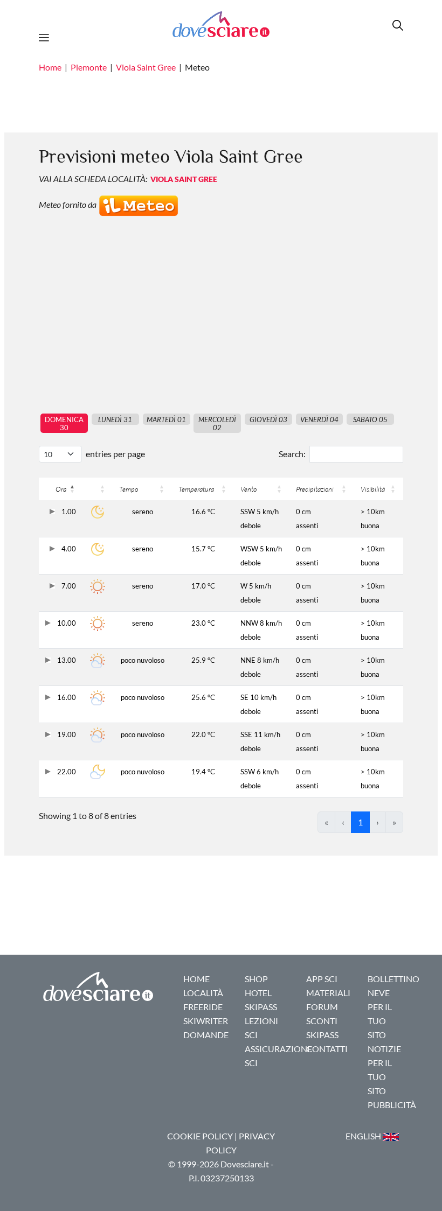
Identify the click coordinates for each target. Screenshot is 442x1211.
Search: (292, 454)
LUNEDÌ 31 (115, 419)
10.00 (66, 623)
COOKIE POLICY (200, 1136)
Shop (256, 979)
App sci (321, 979)
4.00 (68, 548)
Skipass (261, 1007)
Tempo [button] (128, 489)
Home (50, 67)
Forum (322, 1007)
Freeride (203, 1007)
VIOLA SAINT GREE (183, 179)
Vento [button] (248, 489)
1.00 (68, 511)
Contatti (327, 1049)
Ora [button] (61, 489)
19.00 (66, 734)
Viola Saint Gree (146, 67)
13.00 (66, 660)
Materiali (328, 993)
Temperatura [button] (196, 489)
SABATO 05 (370, 419)
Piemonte (89, 67)
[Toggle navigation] (47, 36)
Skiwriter (205, 1021)
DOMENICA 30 (64, 423)
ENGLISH (364, 1136)
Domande (206, 1035)
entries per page (115, 454)
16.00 (66, 697)
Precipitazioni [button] (315, 489)
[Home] (220, 24)
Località (203, 993)
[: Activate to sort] (97, 489)
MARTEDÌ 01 (166, 419)
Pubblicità (392, 1105)
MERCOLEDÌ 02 (217, 423)
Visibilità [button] (373, 489)
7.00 (68, 586)
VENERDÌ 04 (319, 419)
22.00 (66, 771)
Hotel (258, 993)
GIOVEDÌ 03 (268, 419)
